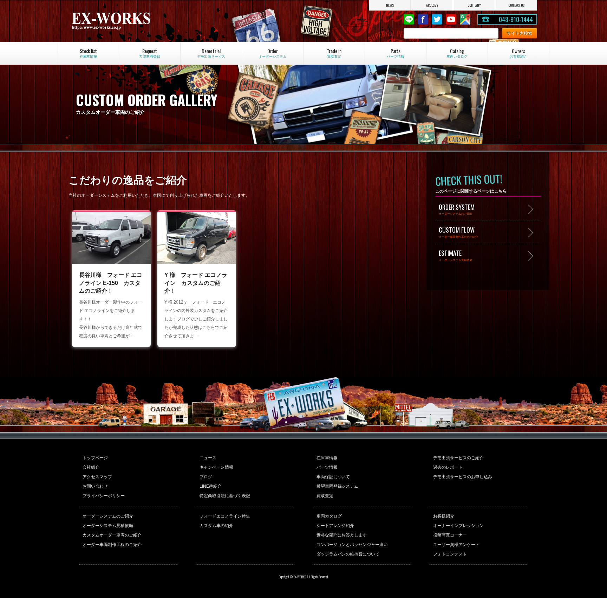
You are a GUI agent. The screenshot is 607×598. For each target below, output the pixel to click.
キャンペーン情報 (216, 467)
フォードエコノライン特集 (225, 516)
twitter (437, 19)
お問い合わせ (95, 486)
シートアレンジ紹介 (335, 525)
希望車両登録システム (337, 486)
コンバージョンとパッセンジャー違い (352, 544)
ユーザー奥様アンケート (456, 544)
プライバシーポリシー (104, 495)
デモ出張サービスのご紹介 (458, 457)
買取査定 (324, 495)
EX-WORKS (140, 21)
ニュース (208, 457)
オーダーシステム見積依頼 (108, 525)
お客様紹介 (443, 516)
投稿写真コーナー (450, 535)
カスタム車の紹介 (216, 525)
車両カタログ (329, 516)
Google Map (465, 19)
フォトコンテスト (450, 554)
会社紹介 (91, 467)
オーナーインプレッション (458, 525)
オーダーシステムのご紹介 (108, 516)
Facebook (423, 19)
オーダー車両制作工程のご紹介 (112, 544)
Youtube (451, 19)
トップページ (95, 457)
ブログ (206, 476)
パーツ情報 (327, 467)
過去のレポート (448, 467)
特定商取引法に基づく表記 (225, 495)
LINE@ (409, 19)
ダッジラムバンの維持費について (348, 554)
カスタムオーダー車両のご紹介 (112, 535)
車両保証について (333, 476)
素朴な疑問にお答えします (341, 535)
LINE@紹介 (211, 486)
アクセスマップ (97, 476)
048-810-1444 (516, 19)
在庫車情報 (327, 457)
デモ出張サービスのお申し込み (462, 476)
